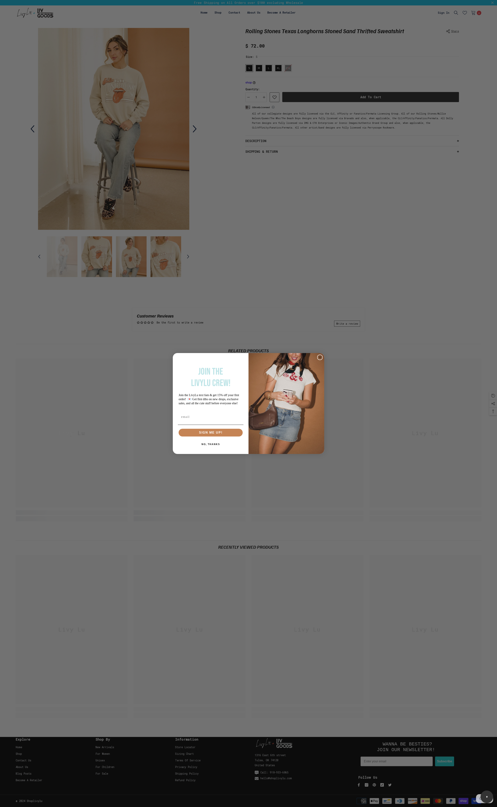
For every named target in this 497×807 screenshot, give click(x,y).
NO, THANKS (211, 444)
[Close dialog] (320, 357)
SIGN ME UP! (210, 432)
